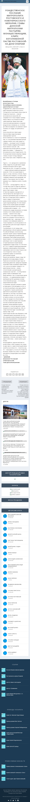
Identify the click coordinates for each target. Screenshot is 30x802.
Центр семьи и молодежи (13, 682)
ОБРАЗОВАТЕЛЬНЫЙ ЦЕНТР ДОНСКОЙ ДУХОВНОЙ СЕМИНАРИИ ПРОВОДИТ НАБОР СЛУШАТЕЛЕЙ (14, 435)
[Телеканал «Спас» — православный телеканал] (3, 773)
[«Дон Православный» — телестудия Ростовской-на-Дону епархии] (3, 779)
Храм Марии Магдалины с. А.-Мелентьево (14, 694)
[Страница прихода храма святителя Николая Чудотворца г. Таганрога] (3, 715)
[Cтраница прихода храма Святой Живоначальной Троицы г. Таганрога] (3, 746)
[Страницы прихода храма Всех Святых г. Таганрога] (3, 721)
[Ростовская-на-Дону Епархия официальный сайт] (3, 676)
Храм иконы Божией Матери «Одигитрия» (14, 733)
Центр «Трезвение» (11, 688)
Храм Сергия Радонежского (14, 740)
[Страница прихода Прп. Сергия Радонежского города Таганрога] (3, 740)
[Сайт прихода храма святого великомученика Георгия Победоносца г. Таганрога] (3, 727)
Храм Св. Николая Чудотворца (15, 715)
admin (10, 47)
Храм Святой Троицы (12, 746)
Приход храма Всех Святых (14, 721)
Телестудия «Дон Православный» (15, 778)
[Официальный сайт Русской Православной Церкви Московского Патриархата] (3, 670)
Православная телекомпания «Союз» (16, 766)
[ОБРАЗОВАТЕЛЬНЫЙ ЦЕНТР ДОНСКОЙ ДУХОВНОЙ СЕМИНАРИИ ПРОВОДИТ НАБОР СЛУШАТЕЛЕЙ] (15, 431)
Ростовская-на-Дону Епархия (14, 676)
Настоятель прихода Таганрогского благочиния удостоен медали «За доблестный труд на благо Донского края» (14, 446)
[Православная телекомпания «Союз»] (3, 766)
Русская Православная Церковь (15, 670)
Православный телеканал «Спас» (15, 772)
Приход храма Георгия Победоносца (16, 727)
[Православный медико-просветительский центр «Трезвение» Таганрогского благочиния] (3, 688)
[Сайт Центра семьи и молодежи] (3, 682)
